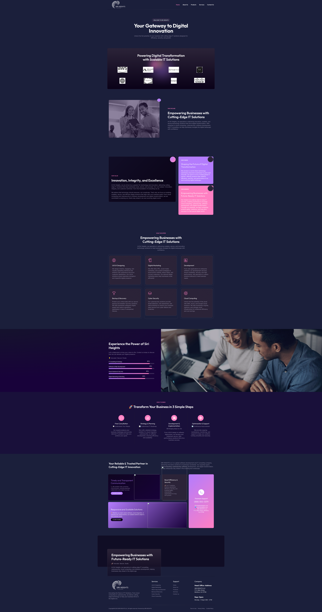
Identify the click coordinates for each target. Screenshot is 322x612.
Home (178, 5)
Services (201, 5)
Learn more (117, 493)
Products (193, 5)
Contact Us (210, 5)
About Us (185, 5)
